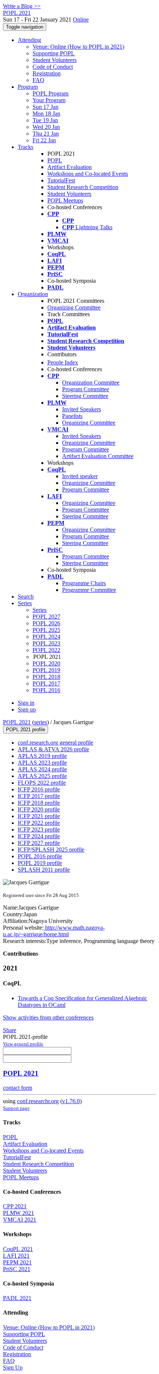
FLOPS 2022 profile (42, 783)
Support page (16, 1108)
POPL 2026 (46, 623)
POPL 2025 (46, 630)
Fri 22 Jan (44, 140)
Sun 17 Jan (45, 107)
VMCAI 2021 (19, 1219)
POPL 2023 (46, 643)
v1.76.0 (71, 1101)
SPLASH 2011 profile (44, 869)
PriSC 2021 (16, 1269)
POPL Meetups (65, 200)
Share (9, 1030)
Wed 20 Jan (46, 127)
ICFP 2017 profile (39, 796)
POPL (54, 160)
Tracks (25, 147)
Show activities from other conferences (48, 1017)
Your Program (49, 100)
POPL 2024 (46, 636)
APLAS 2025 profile (42, 776)
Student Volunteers (55, 60)
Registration (47, 73)
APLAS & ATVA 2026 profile (53, 749)
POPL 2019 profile (40, 863)
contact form (17, 1088)
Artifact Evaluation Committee (97, 456)
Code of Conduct (53, 67)
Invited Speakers (81, 409)
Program (28, 87)
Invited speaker (80, 476)
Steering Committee (85, 396)
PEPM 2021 (17, 1262)
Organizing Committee (74, 307)
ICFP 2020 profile (39, 809)
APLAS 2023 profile (42, 762)
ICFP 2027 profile (39, 843)
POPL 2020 (46, 663)
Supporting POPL (54, 53)
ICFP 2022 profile (39, 823)
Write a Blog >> (22, 6)
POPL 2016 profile (40, 856)
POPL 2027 (46, 616)
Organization (33, 294)
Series (40, 610)
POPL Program (50, 93)
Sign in (26, 703)
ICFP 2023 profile (39, 829)
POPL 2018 (46, 677)
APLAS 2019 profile (42, 756)
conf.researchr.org (38, 1101)
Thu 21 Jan (46, 133)
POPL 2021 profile (25, 729)
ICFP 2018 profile (39, 803)
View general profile (23, 1044)
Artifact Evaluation (69, 167)
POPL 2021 (17, 722)
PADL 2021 (17, 1298)
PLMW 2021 (18, 1213)
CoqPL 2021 (18, 1249)
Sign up (27, 709)
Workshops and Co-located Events (87, 174)
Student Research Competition (82, 187)
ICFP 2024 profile (39, 836)
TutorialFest (61, 180)
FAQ (38, 80)
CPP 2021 (15, 1206)
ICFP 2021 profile (39, 816)
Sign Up (13, 1367)
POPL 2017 (46, 683)
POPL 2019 (46, 670)
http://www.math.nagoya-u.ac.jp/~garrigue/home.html (54, 930)
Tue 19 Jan (45, 120)
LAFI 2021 (16, 1256)
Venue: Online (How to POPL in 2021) (78, 46)
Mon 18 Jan (46, 113)
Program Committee (85, 389)
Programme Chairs (84, 583)
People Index (62, 362)
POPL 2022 (46, 650)
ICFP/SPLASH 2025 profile (51, 849)
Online (81, 19)
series (40, 722)
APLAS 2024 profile (42, 769)
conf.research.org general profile (55, 742)
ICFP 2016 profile (39, 789)
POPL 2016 (46, 690)
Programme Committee (89, 590)
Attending (29, 40)
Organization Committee (90, 382)
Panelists (72, 416)
